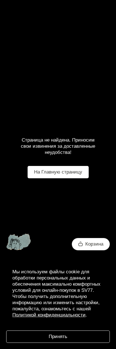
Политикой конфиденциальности (49, 315)
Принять (58, 336)
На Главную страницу (58, 172)
